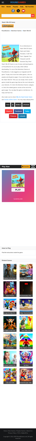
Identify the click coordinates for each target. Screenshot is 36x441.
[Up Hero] (26, 356)
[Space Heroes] (10, 287)
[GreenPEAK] (10, 339)
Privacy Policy (12, 433)
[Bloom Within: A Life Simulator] (26, 269)
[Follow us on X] (18, 10)
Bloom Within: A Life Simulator (26, 278)
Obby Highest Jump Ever (26, 348)
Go (33, 16)
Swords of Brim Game (10, 99)
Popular (15, 6)
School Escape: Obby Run (26, 382)
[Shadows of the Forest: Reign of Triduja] (10, 269)
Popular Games (20, 431)
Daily (21, 6)
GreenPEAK (9, 348)
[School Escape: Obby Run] (26, 374)
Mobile (8, 6)
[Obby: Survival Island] (26, 304)
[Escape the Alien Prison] (10, 304)
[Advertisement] (18, 37)
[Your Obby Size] (26, 321)
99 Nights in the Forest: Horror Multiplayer (10, 330)
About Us (29, 431)
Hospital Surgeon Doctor (10, 365)
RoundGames (6, 30)
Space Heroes (10, 295)
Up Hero (26, 365)
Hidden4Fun (24, 433)
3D (12, 104)
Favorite (26, 166)
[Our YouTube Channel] (23, 10)
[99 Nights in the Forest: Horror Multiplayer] (10, 321)
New (3, 6)
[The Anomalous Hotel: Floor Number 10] (26, 287)
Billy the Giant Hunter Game (24, 97)
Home (5, 431)
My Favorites (29, 6)
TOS (18, 433)
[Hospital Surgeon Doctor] (10, 356)
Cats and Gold (10, 382)
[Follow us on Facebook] (12, 10)
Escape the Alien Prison (10, 313)
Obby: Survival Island (26, 313)
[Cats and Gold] (10, 374)
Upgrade (26, 104)
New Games (11, 431)
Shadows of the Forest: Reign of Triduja (10, 278)
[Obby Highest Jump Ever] (26, 339)
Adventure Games (16, 30)
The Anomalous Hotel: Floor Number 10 (26, 295)
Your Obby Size (26, 330)
